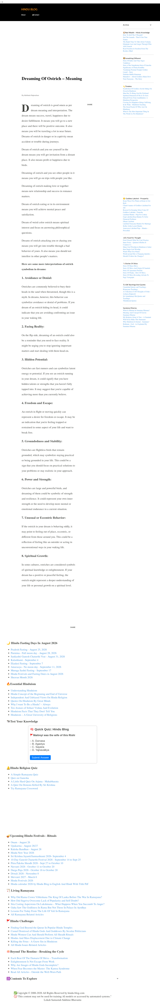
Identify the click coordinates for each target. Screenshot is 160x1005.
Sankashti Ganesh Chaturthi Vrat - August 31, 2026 (38, 656)
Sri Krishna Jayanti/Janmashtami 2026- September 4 (38, 856)
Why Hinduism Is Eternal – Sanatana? (136, 322)
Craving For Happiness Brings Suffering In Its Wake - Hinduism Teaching (137, 103)
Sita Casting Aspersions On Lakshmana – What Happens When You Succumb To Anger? (57, 904)
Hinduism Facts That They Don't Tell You (33, 711)
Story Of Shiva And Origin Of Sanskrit (136, 268)
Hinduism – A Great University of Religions (34, 714)
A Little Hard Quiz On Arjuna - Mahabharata (35, 781)
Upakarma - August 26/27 (24, 845)
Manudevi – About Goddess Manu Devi (137, 76)
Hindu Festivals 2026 (22, 880)
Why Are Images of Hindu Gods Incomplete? (34, 965)
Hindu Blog (29, 9)
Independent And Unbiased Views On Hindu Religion (39, 697)
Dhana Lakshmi (128, 221)
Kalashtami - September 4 (24, 660)
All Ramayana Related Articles (27, 914)
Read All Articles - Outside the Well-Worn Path (36, 972)
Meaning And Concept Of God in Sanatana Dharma (134, 313)
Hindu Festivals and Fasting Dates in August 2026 (37, 674)
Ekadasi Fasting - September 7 (27, 663)
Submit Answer (40, 757)
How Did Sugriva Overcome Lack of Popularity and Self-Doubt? (45, 900)
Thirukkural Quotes (129, 301)
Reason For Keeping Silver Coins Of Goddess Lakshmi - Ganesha (135, 211)
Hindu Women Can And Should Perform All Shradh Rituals (42, 934)
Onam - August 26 (20, 842)
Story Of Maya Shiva (130, 266)
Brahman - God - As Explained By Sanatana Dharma (135, 325)
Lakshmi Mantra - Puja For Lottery (135, 214)
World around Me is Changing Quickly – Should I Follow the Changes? (137, 255)
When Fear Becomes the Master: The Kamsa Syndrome (40, 968)
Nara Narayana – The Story (132, 79)
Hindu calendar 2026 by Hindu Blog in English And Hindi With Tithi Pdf (49, 884)
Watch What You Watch (131, 251)
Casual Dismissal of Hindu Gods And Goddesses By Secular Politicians (48, 931)
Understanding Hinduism (24, 690)
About (23, 15)
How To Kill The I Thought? (133, 35)
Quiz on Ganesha (20, 778)
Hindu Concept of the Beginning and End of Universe (39, 694)
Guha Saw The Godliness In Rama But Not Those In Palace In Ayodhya (48, 907)
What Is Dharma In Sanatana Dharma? (136, 310)
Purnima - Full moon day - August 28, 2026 (33, 653)
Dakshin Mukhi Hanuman (132, 74)
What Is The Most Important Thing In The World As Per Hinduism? (136, 112)
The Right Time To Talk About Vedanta (137, 42)
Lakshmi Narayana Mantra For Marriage (137, 223)
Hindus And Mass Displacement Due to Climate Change (40, 938)
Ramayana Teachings (130, 289)
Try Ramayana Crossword (24, 788)
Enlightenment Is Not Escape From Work (32, 961)
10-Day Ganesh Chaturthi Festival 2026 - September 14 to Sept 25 (46, 859)
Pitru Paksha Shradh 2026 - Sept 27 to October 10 (37, 863)
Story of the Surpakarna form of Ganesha (137, 65)
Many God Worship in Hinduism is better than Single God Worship (137, 248)
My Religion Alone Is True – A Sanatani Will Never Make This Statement (137, 318)
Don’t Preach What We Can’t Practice (136, 240)
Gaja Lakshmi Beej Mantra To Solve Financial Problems (135, 218)
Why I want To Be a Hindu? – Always (30, 704)
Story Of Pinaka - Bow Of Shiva (134, 273)
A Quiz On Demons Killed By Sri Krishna (33, 785)
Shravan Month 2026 (22, 677)
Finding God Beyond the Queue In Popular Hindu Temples (41, 927)
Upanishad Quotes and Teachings (134, 287)
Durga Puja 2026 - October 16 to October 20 (34, 870)
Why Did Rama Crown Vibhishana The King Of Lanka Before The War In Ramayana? (56, 897)
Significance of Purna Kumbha (133, 67)
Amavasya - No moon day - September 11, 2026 (36, 667)
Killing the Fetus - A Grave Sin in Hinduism (34, 941)
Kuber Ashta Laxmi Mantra (132, 226)
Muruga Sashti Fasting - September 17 (31, 670)
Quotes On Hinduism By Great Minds (31, 701)
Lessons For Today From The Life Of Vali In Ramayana (40, 911)
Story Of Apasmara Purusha (132, 270)
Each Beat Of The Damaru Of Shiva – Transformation (39, 958)
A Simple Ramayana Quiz (24, 774)
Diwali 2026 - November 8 (25, 873)
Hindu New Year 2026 (22, 852)
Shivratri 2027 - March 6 (24, 877)
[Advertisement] (62, 40)
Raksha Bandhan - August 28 (26, 849)
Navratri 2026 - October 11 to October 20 (32, 866)
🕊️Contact (35, 15)
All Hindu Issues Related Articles (28, 945)
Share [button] (89, 104)
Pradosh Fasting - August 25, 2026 (29, 649)
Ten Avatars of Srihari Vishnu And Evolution (34, 708)
